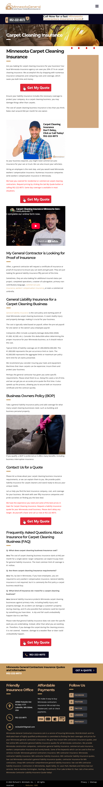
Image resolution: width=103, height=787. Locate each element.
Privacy (84, 782)
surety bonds (44, 749)
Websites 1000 (31, 785)
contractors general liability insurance (53, 746)
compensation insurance (33, 288)
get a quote (84, 670)
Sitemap (93, 782)
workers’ (19, 288)
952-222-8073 (18, 187)
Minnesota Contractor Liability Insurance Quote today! (29, 772)
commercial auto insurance (81, 746)
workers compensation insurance (20, 749)
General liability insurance (17, 313)
